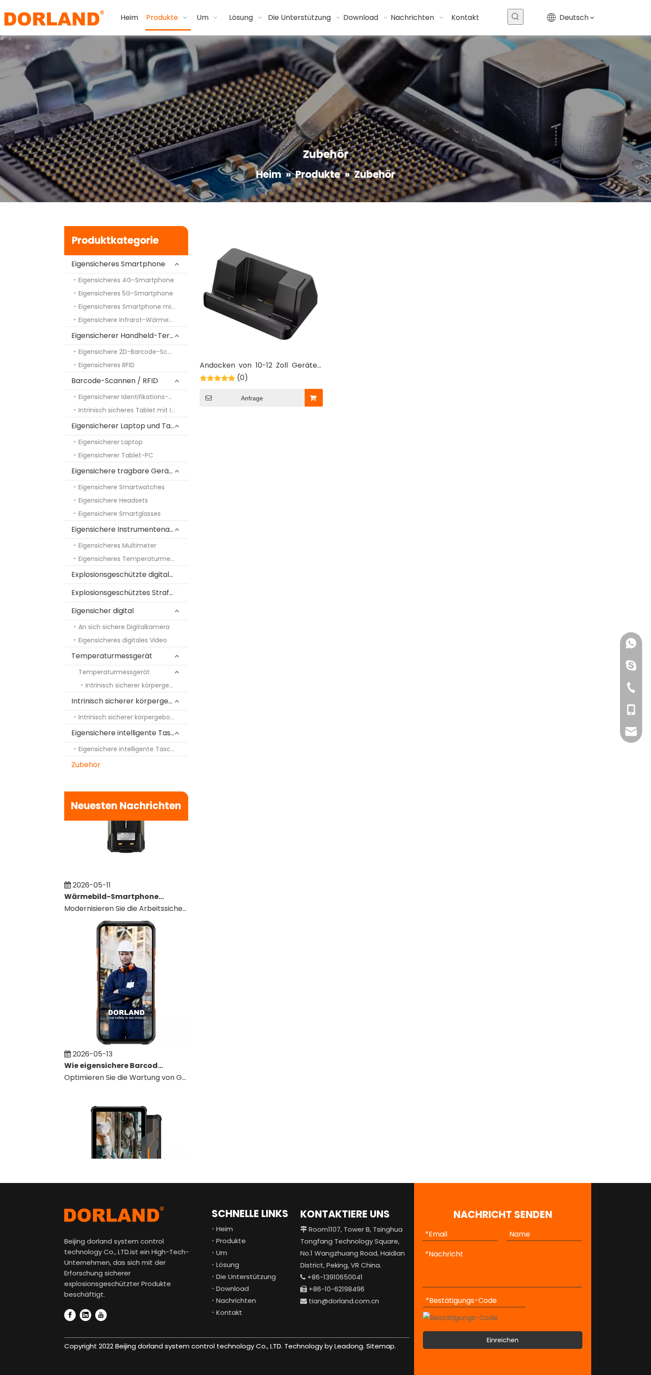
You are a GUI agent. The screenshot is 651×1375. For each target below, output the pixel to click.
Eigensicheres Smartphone (118, 264)
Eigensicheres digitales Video (122, 640)
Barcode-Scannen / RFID (114, 381)
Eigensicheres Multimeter (117, 545)
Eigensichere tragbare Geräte (123, 471)
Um (221, 1252)
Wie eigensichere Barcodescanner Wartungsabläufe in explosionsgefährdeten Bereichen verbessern (114, 1055)
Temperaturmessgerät (111, 656)
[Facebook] (70, 1315)
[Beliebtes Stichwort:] (515, 17)
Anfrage (252, 398)
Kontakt (229, 1312)
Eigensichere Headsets (113, 500)
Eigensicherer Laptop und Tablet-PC (129, 426)
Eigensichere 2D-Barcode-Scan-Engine (133, 351)
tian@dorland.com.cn (344, 1301)
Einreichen (503, 1340)
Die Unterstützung (246, 1276)
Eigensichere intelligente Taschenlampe (129, 733)
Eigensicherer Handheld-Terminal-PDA (129, 335)
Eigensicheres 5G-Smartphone (125, 293)
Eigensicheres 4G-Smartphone (126, 280)
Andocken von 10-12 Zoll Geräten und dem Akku (261, 366)
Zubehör (86, 765)
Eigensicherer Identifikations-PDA (129, 396)
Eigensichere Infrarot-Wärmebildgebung (133, 319)
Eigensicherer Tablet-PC (115, 455)
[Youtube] (101, 1315)
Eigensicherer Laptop (110, 442)
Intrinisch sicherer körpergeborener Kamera (136, 685)
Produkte (231, 1240)
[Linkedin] (85, 1315)
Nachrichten (236, 1300)
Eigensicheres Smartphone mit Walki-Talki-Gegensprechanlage (133, 306)
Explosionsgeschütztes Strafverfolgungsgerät (129, 593)
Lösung (227, 1264)
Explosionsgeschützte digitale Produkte (129, 574)
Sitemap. (381, 1346)
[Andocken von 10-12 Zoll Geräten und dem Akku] (261, 293)
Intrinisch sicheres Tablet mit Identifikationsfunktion (133, 410)
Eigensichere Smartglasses (119, 513)
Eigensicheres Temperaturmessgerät (133, 558)
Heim (224, 1228)
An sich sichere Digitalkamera (124, 626)
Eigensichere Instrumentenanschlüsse (129, 529)
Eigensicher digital (102, 611)
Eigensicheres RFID (106, 365)
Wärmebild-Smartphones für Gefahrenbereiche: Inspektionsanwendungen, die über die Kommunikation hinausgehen (114, 886)
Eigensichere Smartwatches (121, 487)
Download (232, 1288)
